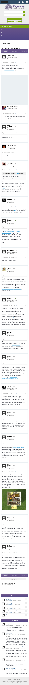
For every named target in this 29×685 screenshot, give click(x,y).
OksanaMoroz (12, 107)
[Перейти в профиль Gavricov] (4, 251)
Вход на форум (14, 18)
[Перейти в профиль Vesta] (4, 269)
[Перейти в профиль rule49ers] (3, 600)
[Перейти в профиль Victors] (4, 146)
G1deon (10, 163)
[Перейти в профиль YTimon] (4, 127)
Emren (9, 199)
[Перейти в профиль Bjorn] (4, 357)
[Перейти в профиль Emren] (4, 200)
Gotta (9, 517)
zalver (9, 332)
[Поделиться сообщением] (25, 62)
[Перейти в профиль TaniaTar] (4, 57)
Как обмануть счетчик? (11, 611)
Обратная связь (17, 679)
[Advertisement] (14, 90)
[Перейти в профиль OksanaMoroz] (4, 108)
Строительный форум (6, 26)
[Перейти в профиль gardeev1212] (3, 603)
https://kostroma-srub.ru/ (18, 447)
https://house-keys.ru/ (9, 70)
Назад (5, 51)
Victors (10, 145)
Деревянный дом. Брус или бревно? (14, 646)
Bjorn (9, 356)
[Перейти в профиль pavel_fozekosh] (3, 633)
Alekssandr (11, 660)
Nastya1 (10, 220)
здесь (3, 188)
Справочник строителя (6, 32)
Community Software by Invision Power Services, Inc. (14, 682)
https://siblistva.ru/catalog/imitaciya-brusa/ (11, 289)
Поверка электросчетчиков (12, 607)
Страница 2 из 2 (14, 51)
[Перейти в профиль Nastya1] (4, 221)
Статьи (2, 29)
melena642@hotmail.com (9, 45)
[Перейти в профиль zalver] (4, 333)
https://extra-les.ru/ (9, 317)
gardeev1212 (11, 604)
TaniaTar (10, 55)
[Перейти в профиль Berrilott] (3, 669)
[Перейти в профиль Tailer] (4, 387)
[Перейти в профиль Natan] (4, 437)
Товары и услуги (5, 35)
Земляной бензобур (10, 668)
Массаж (7, 659)
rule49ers (10, 600)
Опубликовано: (8, 62)
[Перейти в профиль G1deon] (4, 164)
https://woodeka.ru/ (16, 345)
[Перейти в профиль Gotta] (4, 518)
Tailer (9, 386)
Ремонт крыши (9, 633)
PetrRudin (10, 608)
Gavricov (10, 250)
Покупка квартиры (10, 603)
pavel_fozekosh (12, 634)
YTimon (10, 126)
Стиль (10, 679)
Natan (9, 436)
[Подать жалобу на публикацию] (15, 62)
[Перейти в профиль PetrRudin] (3, 607)
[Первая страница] (2, 51)
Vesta (9, 268)
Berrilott (11, 669)
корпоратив (8, 599)
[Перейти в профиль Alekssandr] (3, 659)
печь (15, 210)
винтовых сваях (20, 135)
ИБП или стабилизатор (11, 614)
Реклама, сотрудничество (7, 39)
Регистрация (14, 21)
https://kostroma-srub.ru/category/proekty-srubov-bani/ (10, 377)
